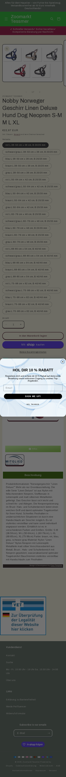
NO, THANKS (33, 404)
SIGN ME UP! (33, 396)
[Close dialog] (63, 362)
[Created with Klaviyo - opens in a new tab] (33, 418)
